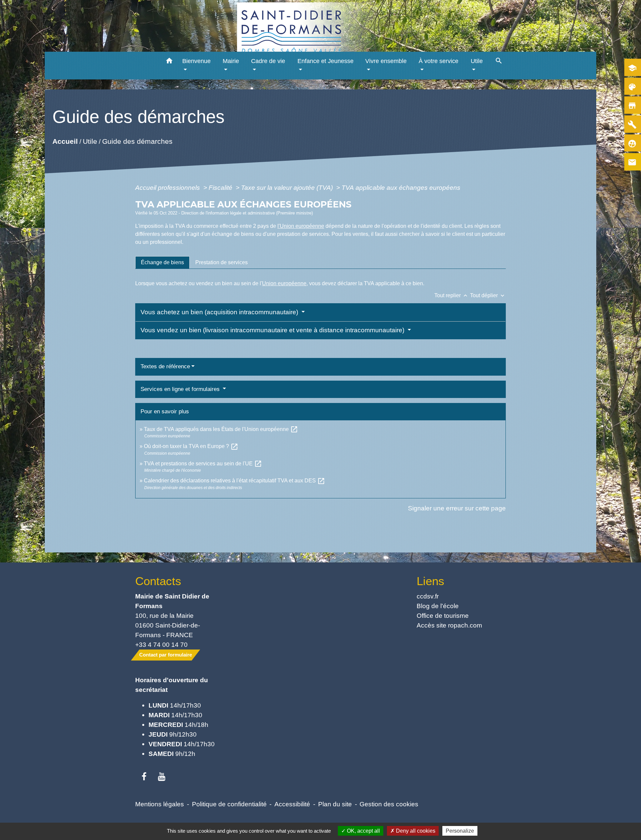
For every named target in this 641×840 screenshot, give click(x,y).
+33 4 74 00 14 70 (161, 644)
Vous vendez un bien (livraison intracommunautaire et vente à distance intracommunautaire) (273, 330)
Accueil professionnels (168, 187)
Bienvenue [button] (196, 61)
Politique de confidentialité (229, 804)
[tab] (162, 262)
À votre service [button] (438, 61)
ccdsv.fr (428, 596)
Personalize (460, 831)
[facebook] (144, 777)
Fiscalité (221, 187)
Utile (90, 141)
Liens (430, 580)
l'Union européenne (300, 226)
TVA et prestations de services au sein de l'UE (203, 463)
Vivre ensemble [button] (386, 61)
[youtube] (162, 777)
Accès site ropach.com (449, 625)
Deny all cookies (415, 831)
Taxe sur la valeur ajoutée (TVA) (288, 187)
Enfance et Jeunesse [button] (325, 61)
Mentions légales (159, 804)
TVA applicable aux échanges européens (401, 187)
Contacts (158, 580)
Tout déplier (488, 295)
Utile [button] (477, 61)
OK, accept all (363, 831)
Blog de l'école (438, 605)
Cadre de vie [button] (268, 61)
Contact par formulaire (165, 655)
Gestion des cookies (389, 804)
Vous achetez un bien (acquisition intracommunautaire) (220, 312)
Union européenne (284, 283)
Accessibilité (292, 804)
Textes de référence (165, 366)
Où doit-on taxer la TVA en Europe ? (191, 446)
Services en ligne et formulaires (181, 389)
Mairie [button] (231, 61)
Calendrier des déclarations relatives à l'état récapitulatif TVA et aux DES (234, 480)
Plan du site (335, 804)
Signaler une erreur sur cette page (457, 508)
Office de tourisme (443, 615)
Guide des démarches (137, 141)
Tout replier (451, 295)
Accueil (65, 141)
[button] (169, 62)
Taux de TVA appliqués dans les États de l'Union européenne (221, 429)
